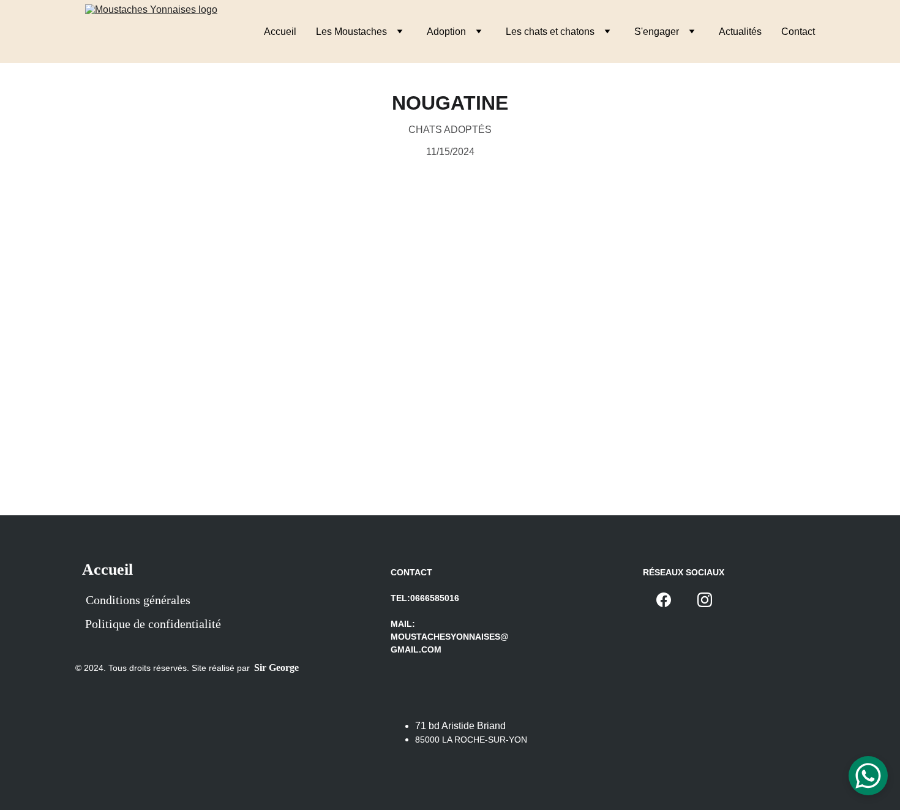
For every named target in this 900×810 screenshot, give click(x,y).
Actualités (740, 31)
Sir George (276, 667)
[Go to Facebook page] (663, 599)
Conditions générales (138, 600)
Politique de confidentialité (153, 623)
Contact (798, 31)
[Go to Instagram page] (704, 599)
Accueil (280, 31)
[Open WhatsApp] (868, 775)
